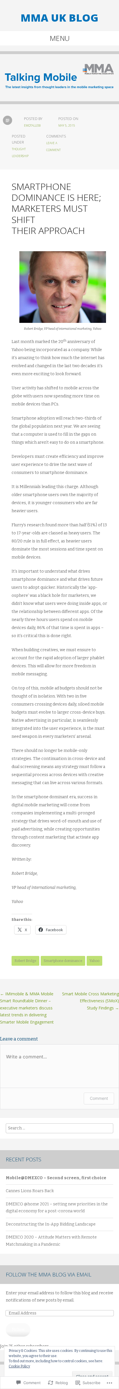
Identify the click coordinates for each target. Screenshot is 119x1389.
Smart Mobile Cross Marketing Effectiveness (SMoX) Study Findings (90, 1001)
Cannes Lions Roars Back (30, 1190)
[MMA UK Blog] (59, 82)
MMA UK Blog (59, 18)
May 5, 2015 (66, 125)
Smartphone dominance (63, 961)
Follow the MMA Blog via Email (48, 1274)
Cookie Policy (19, 1366)
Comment (99, 1098)
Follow (18, 1329)
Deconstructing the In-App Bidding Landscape (51, 1224)
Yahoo (94, 961)
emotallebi (32, 125)
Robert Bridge (25, 961)
